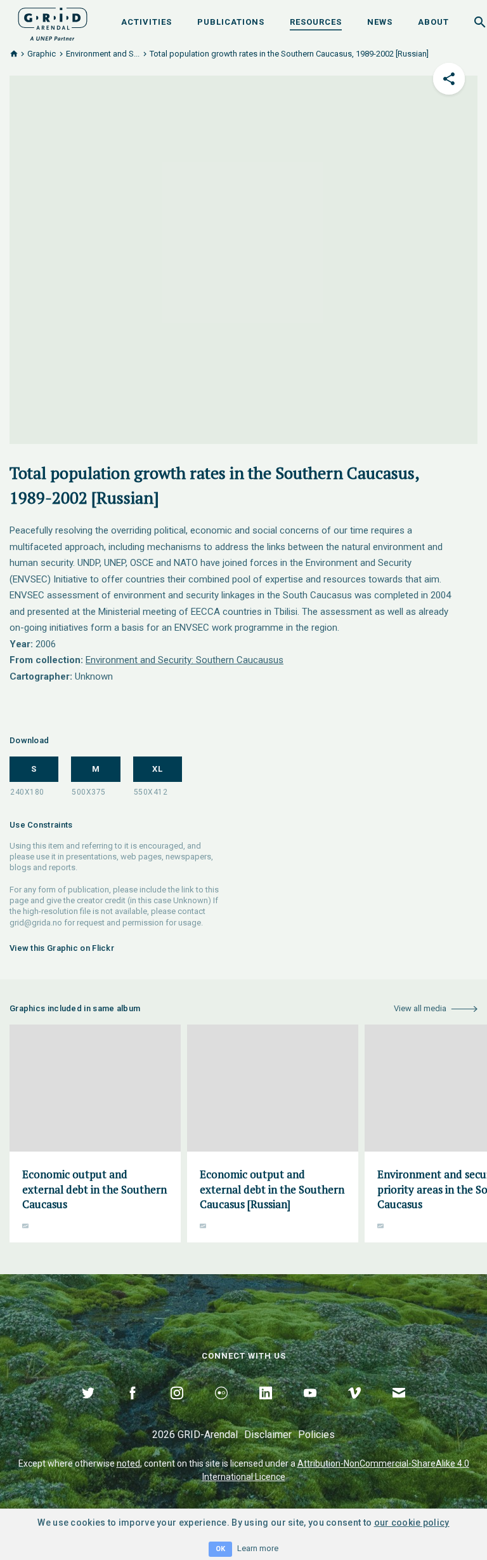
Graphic (41, 53)
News (380, 22)
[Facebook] (132, 1408)
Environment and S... (103, 53)
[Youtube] (310, 1408)
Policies (316, 1435)
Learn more (257, 1548)
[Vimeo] (354, 1408)
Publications (230, 22)
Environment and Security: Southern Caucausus (184, 660)
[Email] (399, 1408)
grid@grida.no (36, 922)
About (433, 22)
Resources (316, 22)
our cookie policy (412, 1522)
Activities (146, 22)
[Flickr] (221, 1408)
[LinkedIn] (266, 1408)
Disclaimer (268, 1435)
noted (128, 1463)
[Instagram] (177, 1408)
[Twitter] (88, 1408)
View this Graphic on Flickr (62, 948)
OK (220, 1549)
